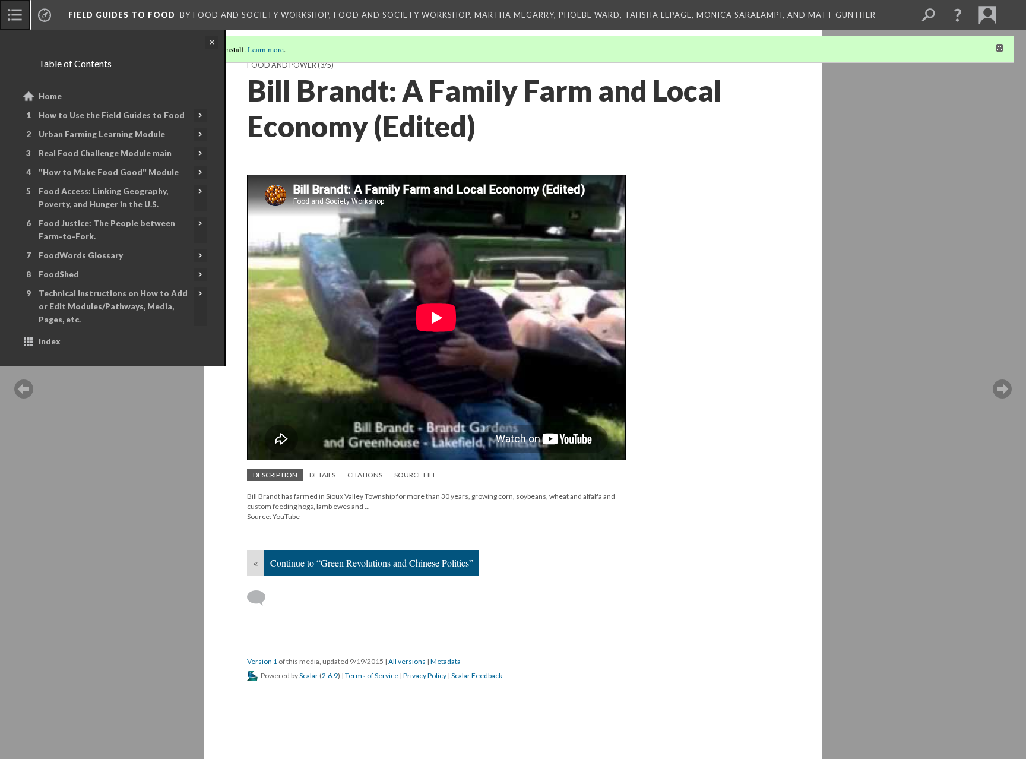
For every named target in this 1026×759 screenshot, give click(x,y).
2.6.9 (330, 675)
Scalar (308, 675)
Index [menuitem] (50, 341)
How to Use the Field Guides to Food (112, 115)
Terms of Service (371, 675)
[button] (958, 15)
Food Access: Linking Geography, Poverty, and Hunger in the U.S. (103, 197)
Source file (415, 474)
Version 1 (262, 661)
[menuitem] (15, 15)
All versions (407, 661)
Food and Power (281, 65)
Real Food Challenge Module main (105, 153)
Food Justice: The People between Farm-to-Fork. (107, 230)
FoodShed (59, 274)
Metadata (445, 661)
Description (275, 474)
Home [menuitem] (50, 96)
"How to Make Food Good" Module (109, 172)
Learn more (266, 49)
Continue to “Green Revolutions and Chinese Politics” (371, 562)
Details (322, 474)
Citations (364, 474)
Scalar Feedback (476, 675)
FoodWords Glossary (81, 255)
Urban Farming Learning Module (102, 134)
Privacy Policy (424, 675)
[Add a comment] (261, 598)
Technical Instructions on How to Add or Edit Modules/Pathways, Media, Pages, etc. (113, 306)
